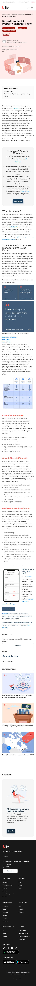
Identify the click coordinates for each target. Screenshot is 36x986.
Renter (7, 866)
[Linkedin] (12, 656)
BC (20, 906)
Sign (20, 888)
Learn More (18, 201)
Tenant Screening (7, 885)
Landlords (6, 878)
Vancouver (6, 906)
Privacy (15, 979)
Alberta (5, 915)
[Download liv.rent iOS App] (9, 962)
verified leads (13, 227)
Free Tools (6, 897)
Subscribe (5, 614)
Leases (5, 888)
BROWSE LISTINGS (8, 2)
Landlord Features (24, 936)
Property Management (9, 30)
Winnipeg (5, 921)
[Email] (17, 656)
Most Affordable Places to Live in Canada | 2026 (18, 755)
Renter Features (23, 933)
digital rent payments (23, 237)
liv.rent (16, 108)
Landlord (8, 864)
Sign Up (11, 831)
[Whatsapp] (15, 656)
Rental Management (8, 894)
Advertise (5, 882)
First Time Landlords (8, 28)
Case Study (22, 939)
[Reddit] (9, 656)
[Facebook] (3, 656)
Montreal (5, 912)
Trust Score (25, 191)
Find (20, 882)
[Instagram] (8, 948)
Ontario (5, 909)
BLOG (33, 2)
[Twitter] (6, 656)
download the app (8, 604)
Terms (21, 979)
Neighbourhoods (8, 927)
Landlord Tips (22, 28)
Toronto (5, 918)
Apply (20, 885)
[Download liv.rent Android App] (22, 962)
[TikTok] (16, 948)
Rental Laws (23, 902)
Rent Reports (7, 902)
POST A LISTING (22, 2)
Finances (5, 891)
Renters (22, 878)
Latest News (22, 930)
